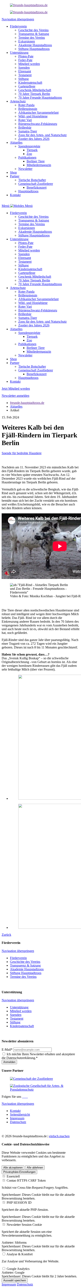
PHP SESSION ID (19, 1202)
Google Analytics (18, 1269)
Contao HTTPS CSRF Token (26, 1180)
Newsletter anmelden (15, 395)
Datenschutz (25, 1284)
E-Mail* (7, 1049)
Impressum (9, 1284)
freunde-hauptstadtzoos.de (27, 402)
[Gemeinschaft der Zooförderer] (31, 1078)
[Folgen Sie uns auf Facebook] (23, 1096)
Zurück (6, 934)
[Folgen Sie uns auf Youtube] (27, 1096)
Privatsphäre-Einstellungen (19, 1172)
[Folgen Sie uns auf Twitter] (26, 1096)
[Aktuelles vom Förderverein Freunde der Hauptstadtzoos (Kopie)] (29, 12)
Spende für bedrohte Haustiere (22, 453)
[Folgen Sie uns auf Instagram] (24, 1096)
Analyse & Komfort (19, 1254)
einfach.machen (59, 1136)
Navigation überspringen (18, 19)
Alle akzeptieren (13, 1167)
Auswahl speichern (14, 1280)
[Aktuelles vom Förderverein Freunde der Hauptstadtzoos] (29, 5)
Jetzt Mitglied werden (16, 388)
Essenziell (13, 1176)
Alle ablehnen (35, 1167)
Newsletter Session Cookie (24, 1224)
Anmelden (9, 1062)
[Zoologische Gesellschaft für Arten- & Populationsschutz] (40, 1089)
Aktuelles (16, 406)
